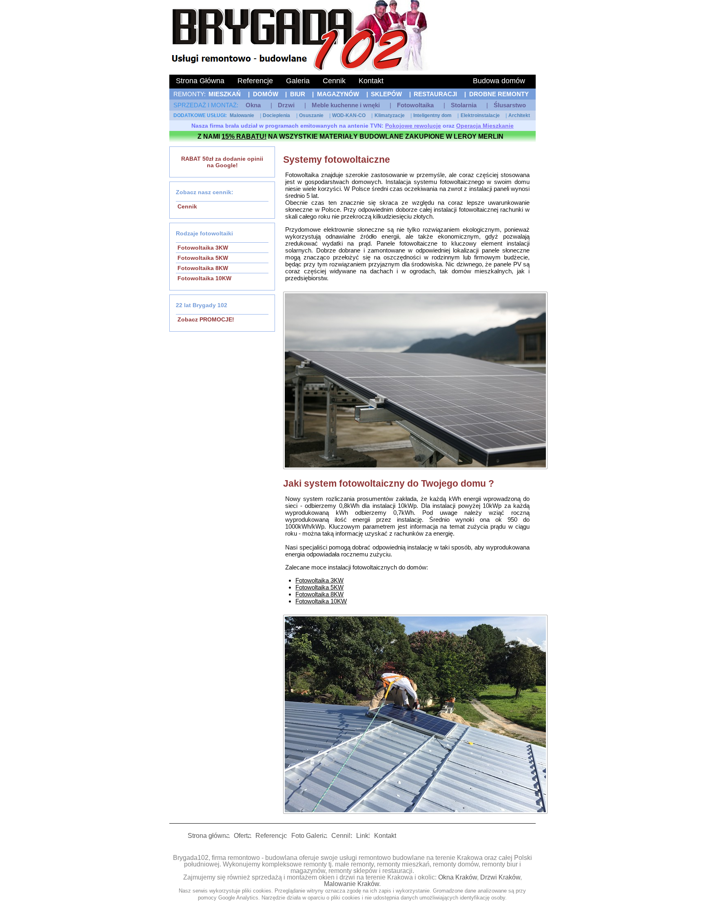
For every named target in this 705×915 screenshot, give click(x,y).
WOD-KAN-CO (349, 115)
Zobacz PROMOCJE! (205, 319)
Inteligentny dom (432, 115)
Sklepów (386, 94)
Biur (297, 94)
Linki (363, 835)
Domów (265, 94)
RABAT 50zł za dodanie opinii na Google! (222, 161)
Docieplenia (276, 115)
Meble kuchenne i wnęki (346, 105)
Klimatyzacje (390, 115)
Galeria (298, 81)
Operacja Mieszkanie (485, 125)
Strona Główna (200, 81)
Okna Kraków (457, 877)
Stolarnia (464, 105)
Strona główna (209, 835)
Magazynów (338, 94)
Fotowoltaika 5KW (202, 258)
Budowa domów (499, 81)
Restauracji (435, 94)
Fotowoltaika (415, 105)
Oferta (242, 835)
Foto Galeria (309, 835)
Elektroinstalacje (480, 115)
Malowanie (242, 115)
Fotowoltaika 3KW (202, 247)
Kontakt (371, 81)
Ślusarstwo (510, 105)
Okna (253, 105)
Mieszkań (224, 94)
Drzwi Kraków (500, 877)
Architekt (519, 115)
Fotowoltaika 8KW (202, 268)
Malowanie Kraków (351, 883)
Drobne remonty (499, 94)
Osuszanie (311, 115)
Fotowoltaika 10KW (204, 278)
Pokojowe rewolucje (413, 125)
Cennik (334, 81)
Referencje (255, 81)
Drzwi (286, 105)
